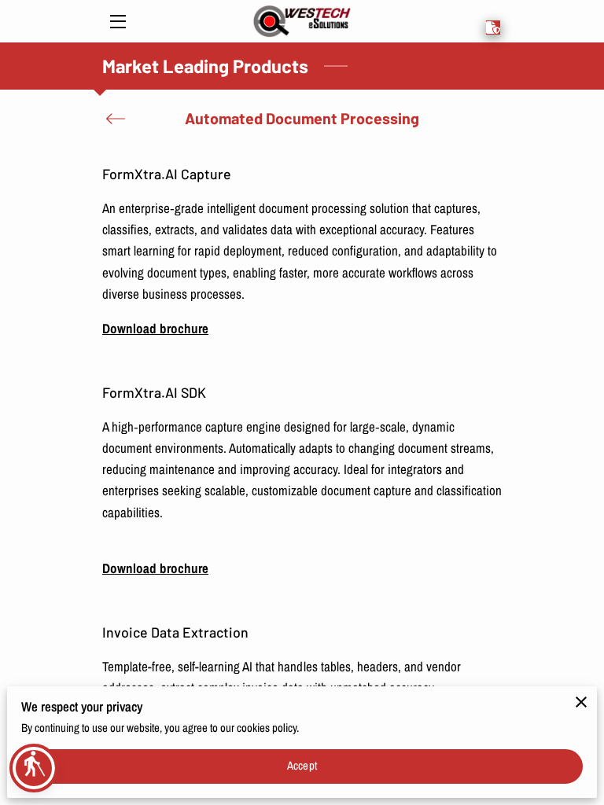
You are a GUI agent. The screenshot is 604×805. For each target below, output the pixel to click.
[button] (34, 768)
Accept (302, 766)
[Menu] (117, 22)
